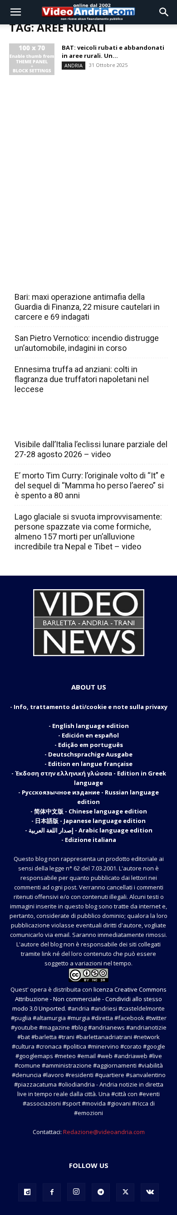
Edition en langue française (90, 764)
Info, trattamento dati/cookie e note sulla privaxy (90, 707)
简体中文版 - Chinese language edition (90, 811)
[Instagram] (76, 1192)
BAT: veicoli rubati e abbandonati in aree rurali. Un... (113, 51)
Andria (73, 65)
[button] (15, 12)
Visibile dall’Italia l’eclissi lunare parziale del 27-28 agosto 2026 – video (91, 449)
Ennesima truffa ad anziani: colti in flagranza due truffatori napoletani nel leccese (82, 379)
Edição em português (90, 745)
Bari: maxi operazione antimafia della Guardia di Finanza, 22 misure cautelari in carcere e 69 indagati (87, 306)
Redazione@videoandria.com (104, 1132)
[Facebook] (52, 1192)
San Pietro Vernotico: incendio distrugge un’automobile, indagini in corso (87, 343)
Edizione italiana (90, 840)
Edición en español (90, 735)
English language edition (90, 726)
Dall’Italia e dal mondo (58, 424)
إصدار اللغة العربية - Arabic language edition (90, 830)
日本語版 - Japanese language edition (90, 821)
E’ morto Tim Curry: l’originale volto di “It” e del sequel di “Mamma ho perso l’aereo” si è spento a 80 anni (90, 485)
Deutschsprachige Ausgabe (90, 754)
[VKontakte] (150, 1192)
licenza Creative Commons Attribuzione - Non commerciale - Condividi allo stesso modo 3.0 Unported (89, 998)
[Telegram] (101, 1192)
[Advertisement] (88, 165)
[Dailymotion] (27, 1192)
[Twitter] (125, 1192)
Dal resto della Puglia (57, 277)
